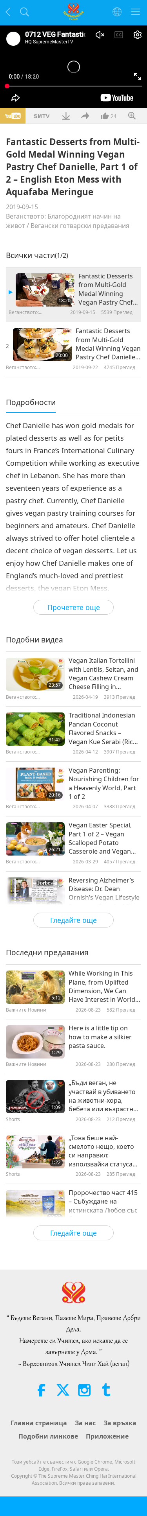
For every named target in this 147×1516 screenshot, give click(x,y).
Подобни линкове (48, 1436)
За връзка (119, 1423)
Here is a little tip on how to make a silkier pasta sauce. (100, 1037)
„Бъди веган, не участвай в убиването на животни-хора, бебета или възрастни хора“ (103, 1096)
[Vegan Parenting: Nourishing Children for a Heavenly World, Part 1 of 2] (35, 784)
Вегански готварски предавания (80, 225)
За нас (85, 1423)
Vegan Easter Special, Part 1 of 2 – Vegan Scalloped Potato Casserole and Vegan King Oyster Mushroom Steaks (103, 838)
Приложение (107, 1436)
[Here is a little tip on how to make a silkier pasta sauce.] (35, 1042)
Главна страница (39, 1423)
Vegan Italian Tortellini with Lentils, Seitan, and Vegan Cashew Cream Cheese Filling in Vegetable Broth (103, 673)
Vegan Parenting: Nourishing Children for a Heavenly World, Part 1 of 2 (104, 783)
